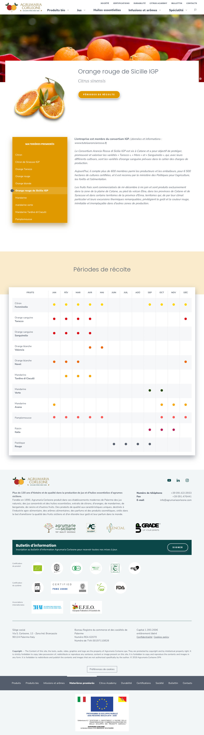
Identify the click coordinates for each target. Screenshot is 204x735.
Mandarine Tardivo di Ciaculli (30, 212)
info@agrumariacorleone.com (176, 500)
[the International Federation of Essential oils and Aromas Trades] (47, 607)
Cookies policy (161, 637)
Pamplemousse (23, 219)
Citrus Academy (158, 3)
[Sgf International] (101, 587)
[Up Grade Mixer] (148, 528)
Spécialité (176, 10)
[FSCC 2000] (69, 587)
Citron (18, 155)
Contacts (191, 3)
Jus (79, 10)
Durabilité (139, 3)
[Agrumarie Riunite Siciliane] (60, 528)
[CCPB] (38, 568)
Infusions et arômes (143, 10)
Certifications (121, 3)
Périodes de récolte (99, 94)
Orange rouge (22, 176)
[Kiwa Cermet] (38, 587)
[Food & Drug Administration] (120, 587)
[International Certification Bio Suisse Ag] (96, 568)
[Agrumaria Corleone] (23, 7)
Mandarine (21, 197)
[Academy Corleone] (91, 528)
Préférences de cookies (102, 669)
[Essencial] (116, 528)
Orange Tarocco (23, 169)
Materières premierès (39, 144)
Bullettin (176, 3)
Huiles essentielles (107, 10)
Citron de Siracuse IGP (27, 162)
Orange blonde (23, 183)
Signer (177, 547)
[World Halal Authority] (115, 568)
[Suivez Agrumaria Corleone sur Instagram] (187, 480)
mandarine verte (24, 205)
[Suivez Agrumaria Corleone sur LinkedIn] (178, 480)
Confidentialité (144, 637)
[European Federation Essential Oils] (86, 607)
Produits (16, 683)
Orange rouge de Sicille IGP (31, 190)
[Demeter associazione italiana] (57, 568)
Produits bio (56, 10)
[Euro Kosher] (135, 568)
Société (105, 3)
